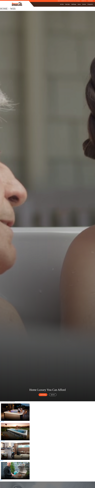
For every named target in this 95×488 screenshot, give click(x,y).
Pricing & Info (90, 4)
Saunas (79, 4)
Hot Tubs (62, 4)
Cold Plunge (73, 4)
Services (84, 4)
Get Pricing (43, 394)
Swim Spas (67, 4)
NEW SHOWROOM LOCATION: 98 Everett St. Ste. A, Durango (69, 0)
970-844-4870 (90, 0)
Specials (53, 394)
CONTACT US (83, 0)
